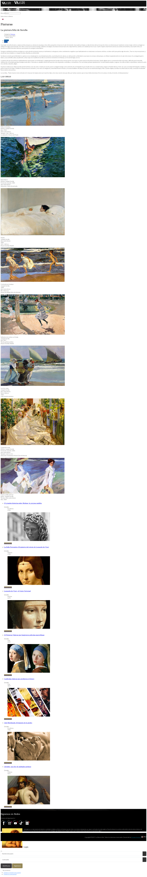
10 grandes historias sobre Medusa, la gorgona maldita (23, 503)
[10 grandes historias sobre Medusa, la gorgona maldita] (28, 540)
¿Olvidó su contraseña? (10, 874)
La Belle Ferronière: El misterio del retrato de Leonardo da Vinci (26, 547)
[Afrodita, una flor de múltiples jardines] (28, 804)
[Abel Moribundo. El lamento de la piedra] (28, 760)
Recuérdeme (6, 870)
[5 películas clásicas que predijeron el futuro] (28, 716)
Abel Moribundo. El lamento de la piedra (18, 723)
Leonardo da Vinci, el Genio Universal (17, 591)
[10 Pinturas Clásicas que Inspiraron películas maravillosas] (28, 672)
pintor (6, 42)
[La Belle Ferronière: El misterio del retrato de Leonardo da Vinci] (28, 584)
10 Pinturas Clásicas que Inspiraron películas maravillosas (24, 635)
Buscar (3, 13)
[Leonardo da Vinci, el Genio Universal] (28, 628)
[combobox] (13, 13)
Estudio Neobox (136, 837)
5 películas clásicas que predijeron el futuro (19, 679)
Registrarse (17, 866)
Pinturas (12, 34)
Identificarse (6, 866)
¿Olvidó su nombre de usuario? (12, 872)
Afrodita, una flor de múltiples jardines (17, 766)
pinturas (6, 40)
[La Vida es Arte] (14, 4)
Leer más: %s (8, 543)
